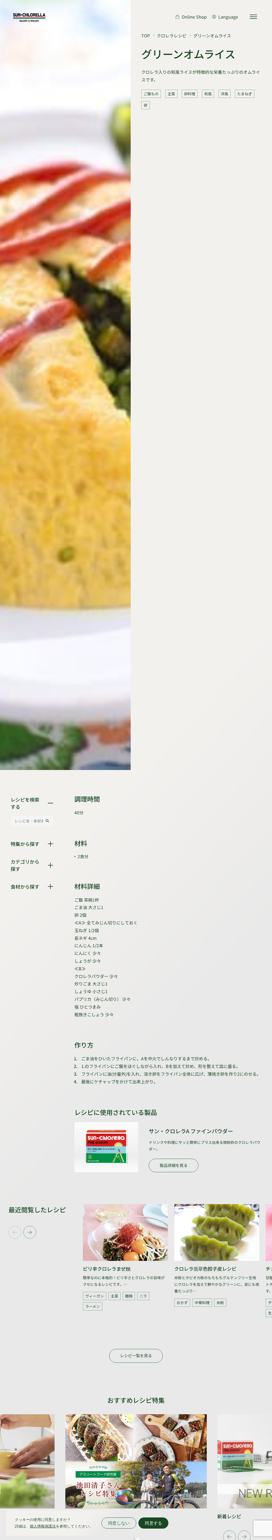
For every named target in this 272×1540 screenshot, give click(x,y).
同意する (153, 1523)
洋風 (224, 93)
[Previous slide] (14, 1232)
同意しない (119, 1523)
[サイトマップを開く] (253, 17)
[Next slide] (29, 1232)
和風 (208, 93)
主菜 (171, 93)
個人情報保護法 (43, 1526)
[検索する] (47, 821)
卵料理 (189, 93)
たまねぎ (244, 93)
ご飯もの (151, 93)
